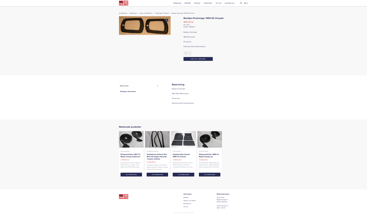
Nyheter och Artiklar (190, 201)
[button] (166, 20)
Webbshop (177, 3)
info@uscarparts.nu (222, 206)
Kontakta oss (229, 3)
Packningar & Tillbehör (162, 13)
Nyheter (197, 3)
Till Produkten (131, 174)
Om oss (218, 3)
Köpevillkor (208, 3)
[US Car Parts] (123, 3)
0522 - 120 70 (221, 208)
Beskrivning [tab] (124, 86)
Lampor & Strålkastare (146, 13)
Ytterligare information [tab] (128, 91)
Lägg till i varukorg (198, 59)
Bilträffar (188, 3)
